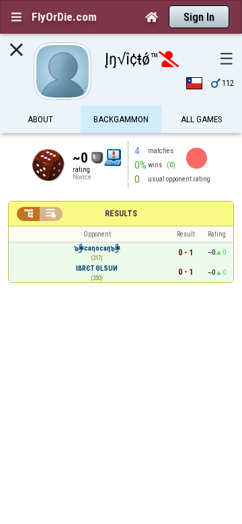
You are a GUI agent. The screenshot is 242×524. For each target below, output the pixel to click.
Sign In (199, 17)
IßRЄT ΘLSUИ (97, 268)
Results (121, 213)
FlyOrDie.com (64, 17)
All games (202, 119)
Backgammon (121, 119)
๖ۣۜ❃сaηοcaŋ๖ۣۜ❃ (97, 248)
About (40, 119)
